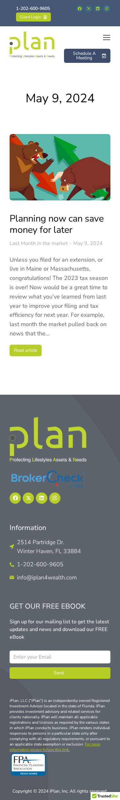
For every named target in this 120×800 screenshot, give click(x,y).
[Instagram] (106, 9)
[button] (106, 37)
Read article (25, 350)
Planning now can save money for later (57, 224)
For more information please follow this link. (55, 747)
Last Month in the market (39, 243)
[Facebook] (80, 9)
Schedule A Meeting (84, 55)
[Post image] (60, 167)
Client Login (30, 17)
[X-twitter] (88, 9)
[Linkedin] (97, 9)
